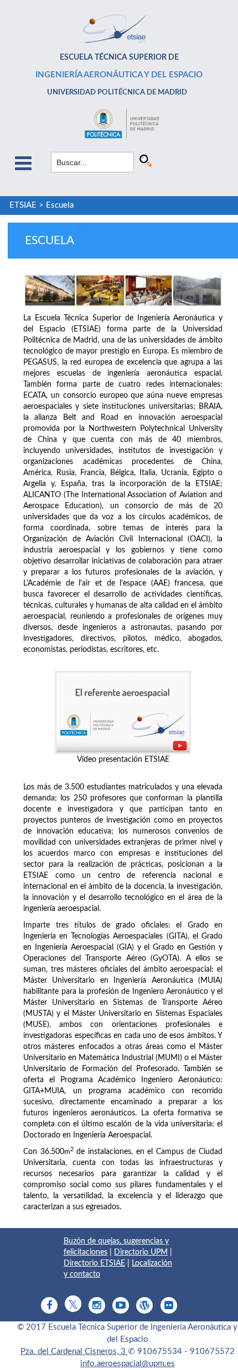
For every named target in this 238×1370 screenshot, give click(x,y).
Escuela (60, 205)
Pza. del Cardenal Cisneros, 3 (74, 1351)
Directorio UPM (141, 1252)
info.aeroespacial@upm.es (127, 1364)
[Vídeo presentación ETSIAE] (123, 712)
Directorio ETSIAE (94, 1263)
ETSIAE (23, 205)
